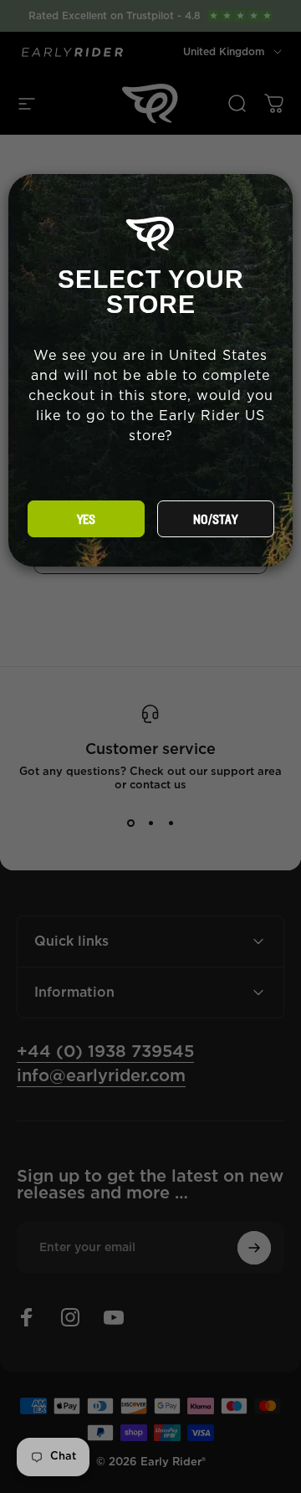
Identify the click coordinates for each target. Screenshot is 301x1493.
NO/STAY (215, 519)
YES (86, 519)
